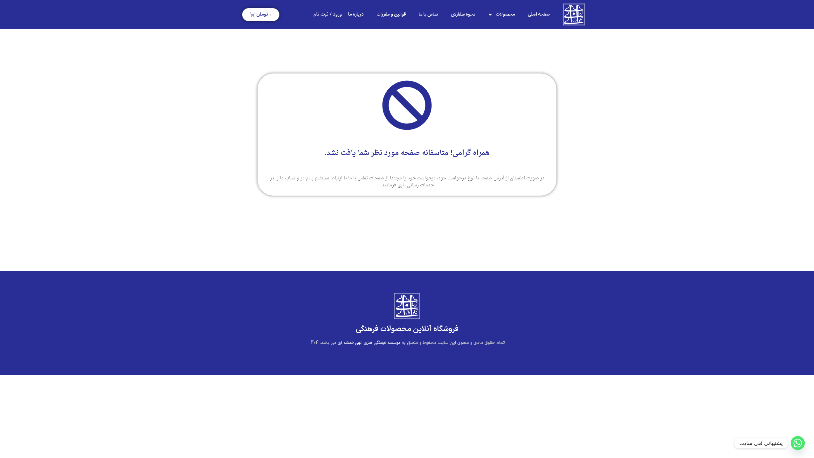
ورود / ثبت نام (328, 14)
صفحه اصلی (539, 14)
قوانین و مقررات (391, 14)
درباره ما (356, 14)
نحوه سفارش (463, 14)
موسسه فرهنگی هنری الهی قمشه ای (369, 342)
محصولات (505, 14)
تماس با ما (428, 14)
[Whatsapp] (798, 443)
